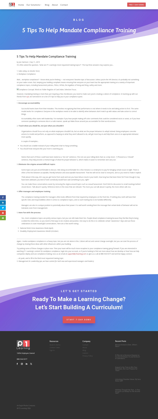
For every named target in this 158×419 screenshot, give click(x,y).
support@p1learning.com (76, 254)
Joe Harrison (23, 62)
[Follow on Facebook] (17, 364)
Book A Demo (55, 345)
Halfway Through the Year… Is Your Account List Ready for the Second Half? (127, 391)
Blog (47, 5)
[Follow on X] (31, 364)
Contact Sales (55, 347)
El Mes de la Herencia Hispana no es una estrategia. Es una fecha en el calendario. (127, 356)
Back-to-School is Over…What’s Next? (126, 345)
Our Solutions (33, 5)
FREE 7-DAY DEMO (136, 4)
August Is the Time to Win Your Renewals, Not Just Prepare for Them (126, 368)
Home (21, 5)
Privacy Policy (87, 356)
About (55, 5)
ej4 (27, 96)
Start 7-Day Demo (79, 320)
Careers (85, 353)
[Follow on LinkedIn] (26, 364)
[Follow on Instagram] (22, 364)
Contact (64, 5)
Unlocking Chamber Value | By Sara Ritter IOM (128, 380)
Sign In (52, 350)
